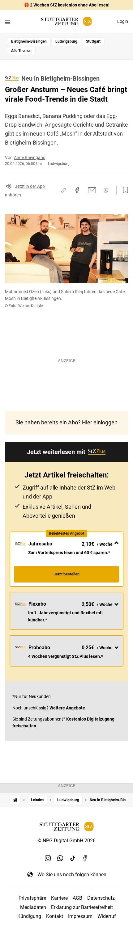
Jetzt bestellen (66, 574)
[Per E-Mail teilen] (92, 190)
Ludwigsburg (66, 41)
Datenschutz (101, 898)
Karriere (59, 898)
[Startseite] (15, 800)
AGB (77, 898)
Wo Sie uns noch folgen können (71, 874)
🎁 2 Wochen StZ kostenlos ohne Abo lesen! (66, 4)
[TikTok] (73, 858)
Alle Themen (21, 50)
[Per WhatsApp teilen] (106, 190)
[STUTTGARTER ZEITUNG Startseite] (66, 21)
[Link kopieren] (63, 190)
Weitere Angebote (67, 707)
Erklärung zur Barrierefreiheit (82, 907)
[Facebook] (85, 858)
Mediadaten (33, 907)
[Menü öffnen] (7, 22)
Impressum (80, 916)
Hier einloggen (100, 422)
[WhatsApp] (60, 858)
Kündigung (29, 916)
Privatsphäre (32, 898)
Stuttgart (93, 41)
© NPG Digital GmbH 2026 (66, 840)
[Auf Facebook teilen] (77, 190)
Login (122, 21)
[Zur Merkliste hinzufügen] (123, 190)
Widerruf (106, 916)
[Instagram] (48, 858)
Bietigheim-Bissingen (29, 41)
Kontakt (54, 916)
